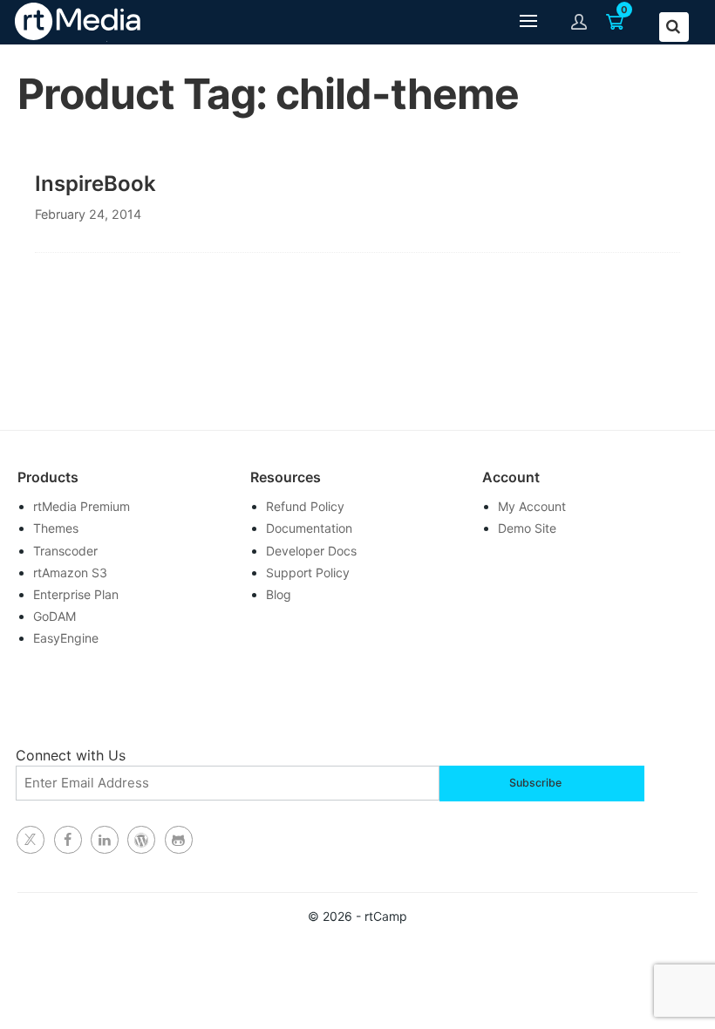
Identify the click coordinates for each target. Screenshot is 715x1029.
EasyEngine (66, 637)
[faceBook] (68, 840)
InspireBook (95, 183)
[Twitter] (30, 840)
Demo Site (527, 528)
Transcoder (65, 550)
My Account (532, 506)
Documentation (309, 528)
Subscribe (535, 782)
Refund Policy (305, 506)
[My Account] (579, 21)
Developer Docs (311, 550)
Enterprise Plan (76, 594)
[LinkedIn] (105, 840)
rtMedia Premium (81, 506)
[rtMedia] (179, 840)
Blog (278, 594)
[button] (528, 22)
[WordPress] (141, 840)
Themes (55, 528)
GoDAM (54, 616)
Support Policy (308, 572)
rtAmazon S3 (70, 572)
